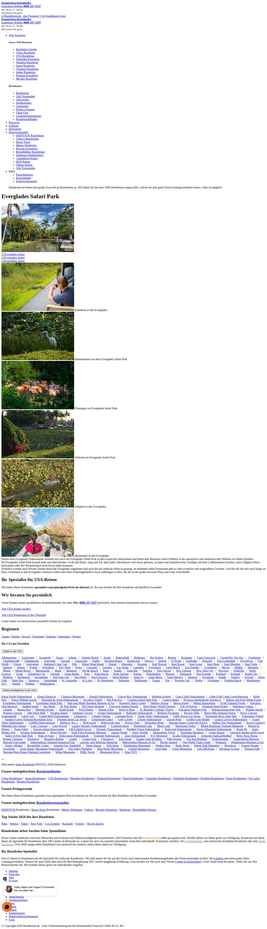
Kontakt (13, 880)
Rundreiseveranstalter (52, 803)
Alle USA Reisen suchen (16, 608)
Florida (15, 636)
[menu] (133, 111)
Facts (12, 919)
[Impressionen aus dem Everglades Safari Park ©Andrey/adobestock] (38, 359)
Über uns (14, 874)
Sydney (80, 823)
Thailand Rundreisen (109, 778)
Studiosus (124, 809)
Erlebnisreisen (17, 913)
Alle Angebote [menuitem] (17, 35)
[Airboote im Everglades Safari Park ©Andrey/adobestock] (38, 457)
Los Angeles (52, 823)
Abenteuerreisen (18, 900)
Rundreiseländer (48, 771)
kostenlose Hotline (21, 6)
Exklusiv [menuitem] (14, 125)
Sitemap (13, 871)
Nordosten (38, 636)
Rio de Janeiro (95, 823)
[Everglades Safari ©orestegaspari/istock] (133, 256)
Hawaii (26, 636)
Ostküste (51, 636)
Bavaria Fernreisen (106, 809)
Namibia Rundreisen (212, 778)
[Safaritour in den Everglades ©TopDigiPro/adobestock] (38, 310)
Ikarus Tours (38, 809)
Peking (14, 823)
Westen (76, 636)
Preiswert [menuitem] (14, 122)
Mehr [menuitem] (12, 171)
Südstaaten (64, 636)
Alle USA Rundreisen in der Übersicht (23, 615)
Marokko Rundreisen (82, 778)
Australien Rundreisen (158, 778)
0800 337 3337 (88, 602)
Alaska (5, 636)
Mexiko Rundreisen (28, 781)
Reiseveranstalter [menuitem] (18, 132)
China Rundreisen (11, 778)
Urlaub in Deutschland (188, 861)
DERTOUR (8, 809)
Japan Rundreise (25, 764)
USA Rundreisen (58, 778)
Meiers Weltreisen (72, 809)
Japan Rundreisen (35, 778)
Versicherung (16, 896)
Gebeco (88, 809)
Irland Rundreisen (133, 778)
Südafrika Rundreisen (185, 778)
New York (36, 823)
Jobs (11, 877)
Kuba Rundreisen (236, 778)
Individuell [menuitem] (15, 129)
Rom (4, 823)
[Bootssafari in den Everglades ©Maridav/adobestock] (38, 555)
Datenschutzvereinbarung (23, 916)
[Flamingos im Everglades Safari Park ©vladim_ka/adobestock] (38, 408)
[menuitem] (22, 93)
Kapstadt (67, 823)
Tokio (24, 823)
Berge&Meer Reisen (144, 809)
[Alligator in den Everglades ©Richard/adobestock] (38, 506)
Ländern (218, 858)
